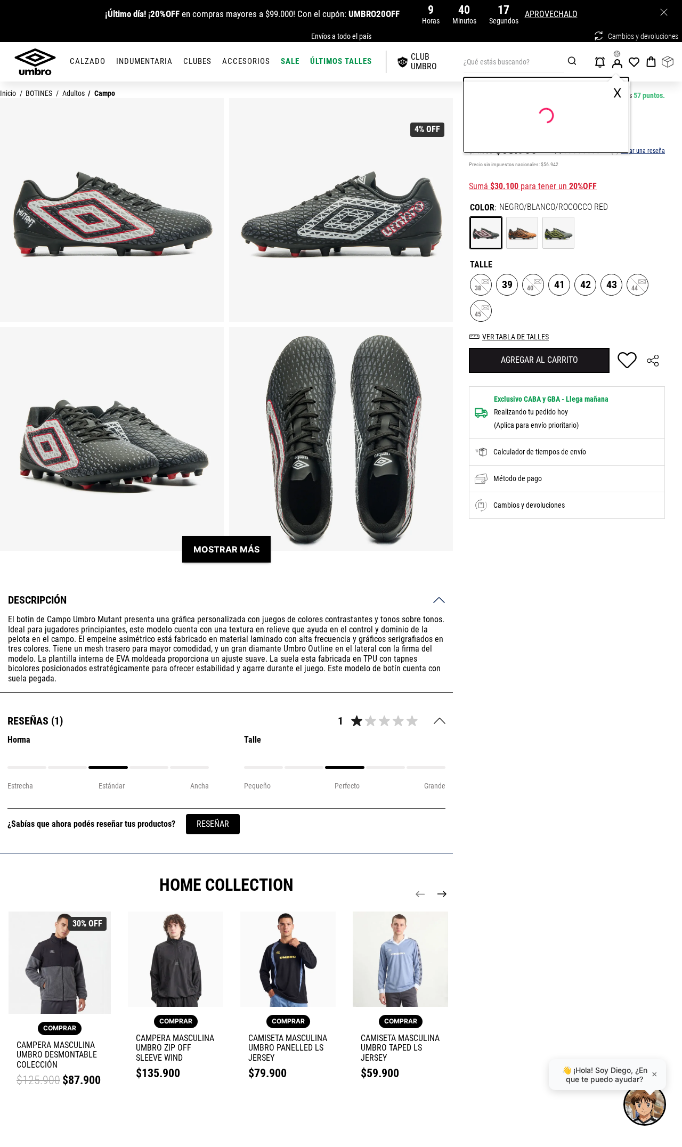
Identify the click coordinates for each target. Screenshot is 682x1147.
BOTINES (39, 94)
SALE (290, 61)
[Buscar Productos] (573, 62)
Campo (104, 94)
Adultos (73, 94)
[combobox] (519, 61)
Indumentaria (144, 61)
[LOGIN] (618, 61)
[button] (486, 233)
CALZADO (87, 61)
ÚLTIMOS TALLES (341, 61)
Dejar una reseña (643, 151)
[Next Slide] (442, 894)
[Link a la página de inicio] (8, 94)
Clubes (197, 61)
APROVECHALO (551, 14)
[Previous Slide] (420, 894)
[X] (664, 12)
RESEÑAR (213, 824)
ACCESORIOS (246, 61)
